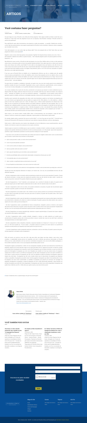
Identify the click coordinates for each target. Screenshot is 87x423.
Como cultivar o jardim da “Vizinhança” (22, 313)
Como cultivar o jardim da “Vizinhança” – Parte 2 (47, 313)
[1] (21, 51)
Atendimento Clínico (36, 5)
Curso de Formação (49, 5)
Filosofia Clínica (26, 33)
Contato (66, 5)
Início (26, 5)
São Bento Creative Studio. (62, 420)
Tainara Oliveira (8, 33)
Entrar (78, 5)
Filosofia (21, 33)
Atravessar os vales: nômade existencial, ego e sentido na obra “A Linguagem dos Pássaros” (13, 330)
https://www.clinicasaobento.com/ (23, 303)
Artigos (60, 5)
